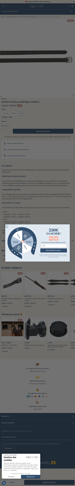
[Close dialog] (6, 226)
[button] (4, 483)
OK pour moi (31, 476)
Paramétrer (11, 476)
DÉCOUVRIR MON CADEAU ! (53, 250)
